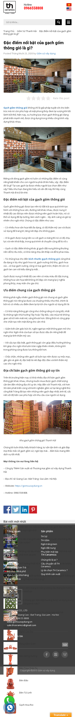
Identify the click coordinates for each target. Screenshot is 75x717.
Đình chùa (12, 559)
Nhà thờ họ (13, 563)
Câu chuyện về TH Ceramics (50, 565)
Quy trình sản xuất (50, 574)
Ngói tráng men (49, 544)
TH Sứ (44, 536)
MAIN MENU (69, 22)
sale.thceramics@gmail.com (21, 625)
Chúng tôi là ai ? (49, 559)
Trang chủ (8, 31)
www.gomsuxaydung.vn (19, 621)
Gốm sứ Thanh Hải (27, 31)
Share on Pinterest (33, 509)
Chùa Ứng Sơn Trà (16, 567)
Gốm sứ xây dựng (46, 53)
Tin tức (10, 547)
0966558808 (33, 8)
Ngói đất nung (48, 547)
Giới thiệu (12, 540)
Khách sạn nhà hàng (18, 575)
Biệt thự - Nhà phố (16, 571)
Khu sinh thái (14, 579)
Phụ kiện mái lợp (49, 551)
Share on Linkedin (24, 509)
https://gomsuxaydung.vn (28, 485)
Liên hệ (10, 544)
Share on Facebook (7, 509)
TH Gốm (45, 540)
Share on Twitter (16, 509)
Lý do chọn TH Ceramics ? (54, 570)
